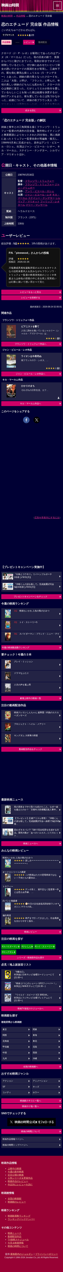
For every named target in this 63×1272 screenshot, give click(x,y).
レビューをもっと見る (30, 292)
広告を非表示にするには (47, 517)
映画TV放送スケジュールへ (30, 1008)
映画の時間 (7, 16)
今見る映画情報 (16, 1242)
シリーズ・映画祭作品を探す (30, 957)
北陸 (35, 1047)
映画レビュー (30, 932)
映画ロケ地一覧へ (30, 1106)
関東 (35, 1029)
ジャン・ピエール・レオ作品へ (30, 374)
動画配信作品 (14, 1236)
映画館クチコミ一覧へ (30, 1100)
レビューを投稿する (30, 297)
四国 (35, 1053)
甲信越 (6, 1047)
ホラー (36, 1092)
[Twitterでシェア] (36, 420)
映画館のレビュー (17, 1202)
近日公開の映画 (16, 1175)
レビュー (28, 42)
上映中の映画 (14, 1168)
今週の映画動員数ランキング (15, 647)
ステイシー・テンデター (41, 198)
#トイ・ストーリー (44, 946)
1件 (25, 35)
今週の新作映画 (16, 1171)
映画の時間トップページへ (15, 1145)
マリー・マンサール (36, 205)
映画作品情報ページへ (13, 1139)
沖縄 (35, 1058)
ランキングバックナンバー (21, 1219)
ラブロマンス (8, 35)
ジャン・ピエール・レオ (38, 194)
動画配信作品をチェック (30, 749)
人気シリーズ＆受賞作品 (20, 1178)
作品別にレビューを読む (20, 1184)
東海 (35, 1035)
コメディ (7, 1092)
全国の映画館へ (30, 1066)
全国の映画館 (14, 1198)
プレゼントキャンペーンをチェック (30, 596)
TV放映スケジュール (18, 1239)
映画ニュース (14, 1233)
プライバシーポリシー (46, 1254)
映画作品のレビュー (18, 1181)
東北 (35, 1041)
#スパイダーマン (10, 946)
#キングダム (8, 952)
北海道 (6, 1041)
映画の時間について (30, 1131)
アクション (8, 1081)
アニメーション (40, 1081)
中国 (5, 1053)
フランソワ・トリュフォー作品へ (30, 344)
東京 (5, 1029)
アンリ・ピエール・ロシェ (39, 191)
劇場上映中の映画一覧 (30, 698)
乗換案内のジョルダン (21, 1254)
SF (4, 1087)
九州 (5, 1058)
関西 (5, 1035)
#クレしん (26, 946)
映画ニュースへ (30, 843)
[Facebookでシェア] (26, 420)
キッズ (36, 1087)
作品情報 (20, 16)
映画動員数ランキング (19, 1216)
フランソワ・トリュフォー (39, 181)
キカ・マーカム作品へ (30, 403)
